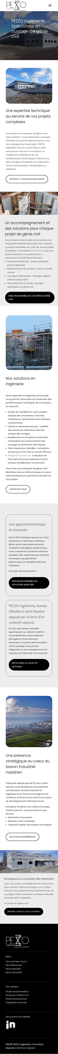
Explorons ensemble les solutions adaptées (24, 583)
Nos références (14, 965)
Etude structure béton (17, 991)
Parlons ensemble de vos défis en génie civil (29, 297)
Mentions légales (26, 1047)
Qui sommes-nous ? (16, 961)
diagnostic (37, 250)
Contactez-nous (18, 489)
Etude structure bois (16, 998)
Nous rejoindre (13, 968)
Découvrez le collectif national (25, 664)
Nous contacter (14, 972)
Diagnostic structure (19, 455)
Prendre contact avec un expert (24, 911)
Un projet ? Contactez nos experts (26, 179)
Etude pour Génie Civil (17, 995)
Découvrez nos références (22, 836)
